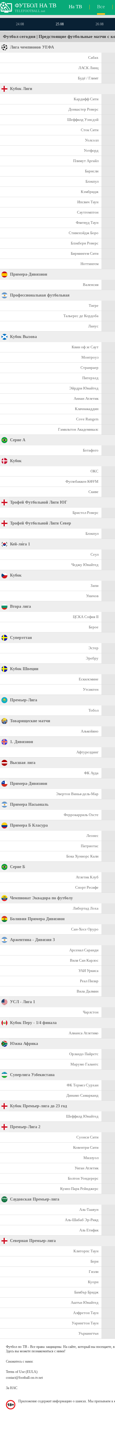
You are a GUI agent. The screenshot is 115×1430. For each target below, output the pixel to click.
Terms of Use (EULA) (21, 1372)
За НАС (11, 1388)
